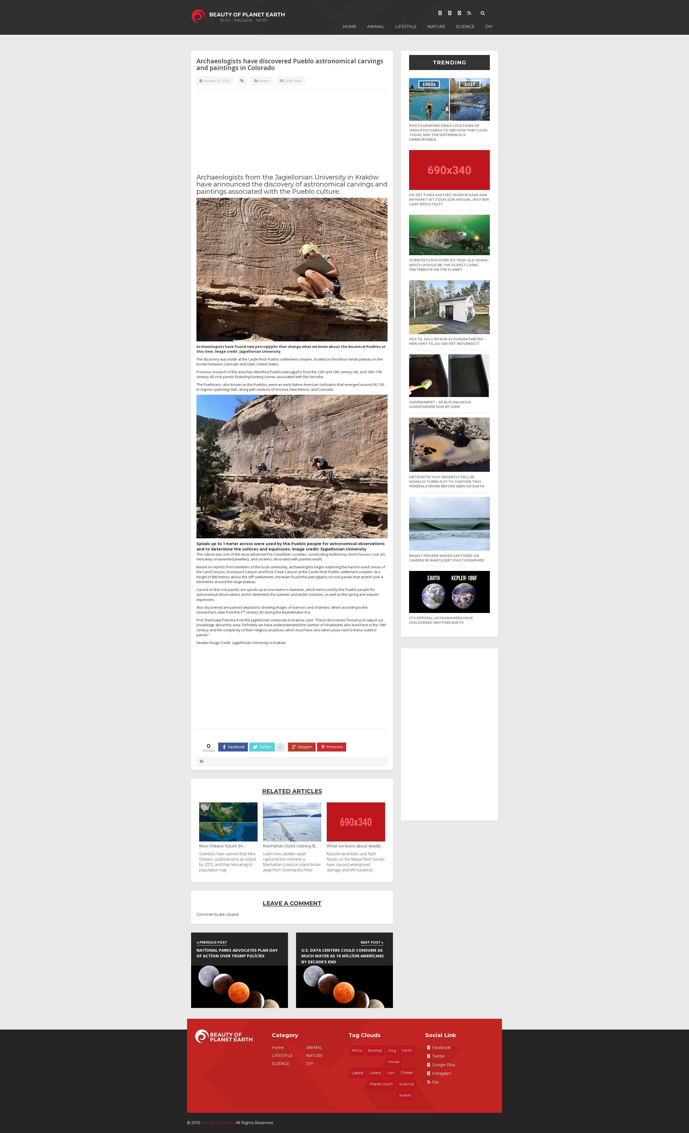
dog (392, 1050)
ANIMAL (375, 26)
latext (375, 1072)
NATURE (436, 26)
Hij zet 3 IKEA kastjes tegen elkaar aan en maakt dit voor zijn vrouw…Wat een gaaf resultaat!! (449, 199)
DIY (489, 26)
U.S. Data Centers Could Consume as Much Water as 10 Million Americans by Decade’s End (342, 955)
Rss (435, 1082)
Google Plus (443, 1064)
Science (406, 1084)
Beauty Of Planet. (218, 1122)
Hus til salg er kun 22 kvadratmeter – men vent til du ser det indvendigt (447, 341)
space (405, 1095)
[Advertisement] (292, 130)
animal (375, 1050)
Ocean (406, 1072)
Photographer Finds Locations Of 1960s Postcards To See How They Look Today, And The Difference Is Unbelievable (448, 132)
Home (349, 26)
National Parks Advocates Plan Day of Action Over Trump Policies (237, 952)
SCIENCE (465, 26)
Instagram (441, 1073)
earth (407, 1050)
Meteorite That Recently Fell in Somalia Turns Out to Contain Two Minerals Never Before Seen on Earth (446, 481)
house (393, 1061)
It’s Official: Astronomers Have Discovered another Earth (441, 620)
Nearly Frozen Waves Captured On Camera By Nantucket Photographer (446, 558)
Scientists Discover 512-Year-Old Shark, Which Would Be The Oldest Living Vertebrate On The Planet (448, 264)
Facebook (441, 1047)
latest (357, 1072)
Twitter (438, 1056)
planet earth (381, 1084)
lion (391, 1072)
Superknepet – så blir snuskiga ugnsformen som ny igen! (440, 404)
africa (356, 1050)
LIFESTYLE (406, 26)
